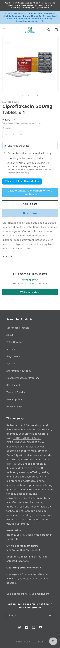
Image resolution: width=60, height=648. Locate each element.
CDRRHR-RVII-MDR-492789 (23, 442)
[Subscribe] (50, 615)
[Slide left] (22, 95)
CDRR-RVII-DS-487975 (27, 438)
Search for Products (17, 327)
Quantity (6, 128)
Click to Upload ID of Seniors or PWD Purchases (30, 192)
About (9, 334)
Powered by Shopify (36, 642)
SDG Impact (13, 385)
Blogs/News (13, 356)
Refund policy (14, 399)
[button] (4, 29)
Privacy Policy (14, 406)
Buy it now (30, 213)
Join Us (10, 363)
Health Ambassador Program (22, 377)
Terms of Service (16, 392)
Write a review (30, 292)
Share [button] (9, 256)
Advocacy (12, 349)
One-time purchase (18, 145)
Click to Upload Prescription (22, 181)
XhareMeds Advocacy (18, 370)
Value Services (14, 342)
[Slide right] (37, 95)
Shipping (18, 123)
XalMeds (26, 642)
